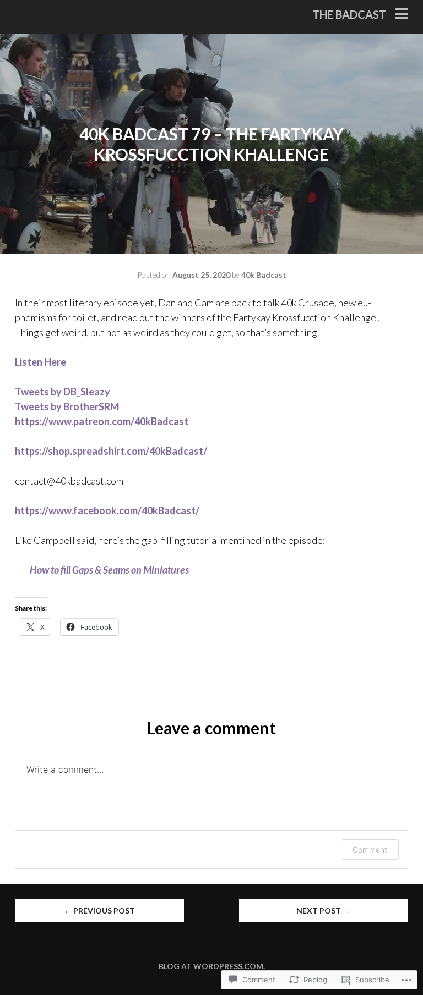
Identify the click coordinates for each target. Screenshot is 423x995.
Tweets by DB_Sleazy (62, 392)
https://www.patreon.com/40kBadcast (101, 421)
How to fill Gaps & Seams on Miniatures (109, 570)
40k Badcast (263, 274)
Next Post (323, 910)
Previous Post (99, 910)
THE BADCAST (349, 14)
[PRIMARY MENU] (401, 15)
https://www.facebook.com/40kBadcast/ (107, 510)
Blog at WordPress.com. (212, 966)
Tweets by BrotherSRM (67, 406)
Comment (369, 849)
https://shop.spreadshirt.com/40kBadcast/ (111, 451)
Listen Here (40, 362)
